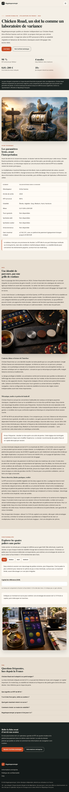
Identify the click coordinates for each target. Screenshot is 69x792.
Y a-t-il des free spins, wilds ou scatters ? (15, 697)
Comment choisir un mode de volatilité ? (16, 707)
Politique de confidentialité (10, 773)
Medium (11, 559)
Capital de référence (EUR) (11, 580)
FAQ (3, 776)
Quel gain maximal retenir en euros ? (14, 702)
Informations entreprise (34, 749)
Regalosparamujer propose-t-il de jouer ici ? (17, 713)
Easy (4, 559)
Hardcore (25, 559)
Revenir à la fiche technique (13, 749)
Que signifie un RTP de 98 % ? (12, 692)
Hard (18, 559)
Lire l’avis (7, 49)
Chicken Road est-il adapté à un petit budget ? (18, 676)
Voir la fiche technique (21, 49)
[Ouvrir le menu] (65, 3)
